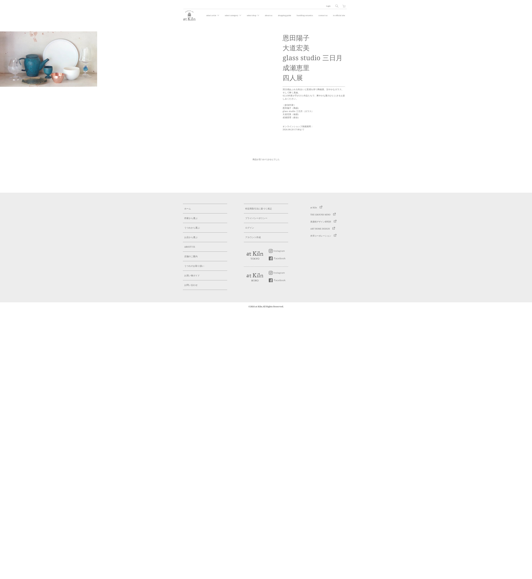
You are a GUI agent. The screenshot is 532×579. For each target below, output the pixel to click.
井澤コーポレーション (320, 235)
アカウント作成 (253, 237)
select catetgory (232, 15)
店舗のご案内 (191, 256)
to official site (339, 15)
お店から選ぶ (191, 237)
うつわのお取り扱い (194, 265)
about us (268, 15)
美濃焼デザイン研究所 (320, 221)
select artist (211, 15)
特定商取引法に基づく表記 (258, 208)
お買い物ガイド (192, 275)
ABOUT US (189, 246)
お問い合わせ (191, 285)
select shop (252, 15)
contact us (323, 15)
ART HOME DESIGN (320, 228)
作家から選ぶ (191, 218)
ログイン (249, 227)
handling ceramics (305, 15)
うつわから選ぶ (192, 227)
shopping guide (284, 15)
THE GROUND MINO (320, 214)
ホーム (187, 208)
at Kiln (313, 207)
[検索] (337, 6)
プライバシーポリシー (256, 218)
